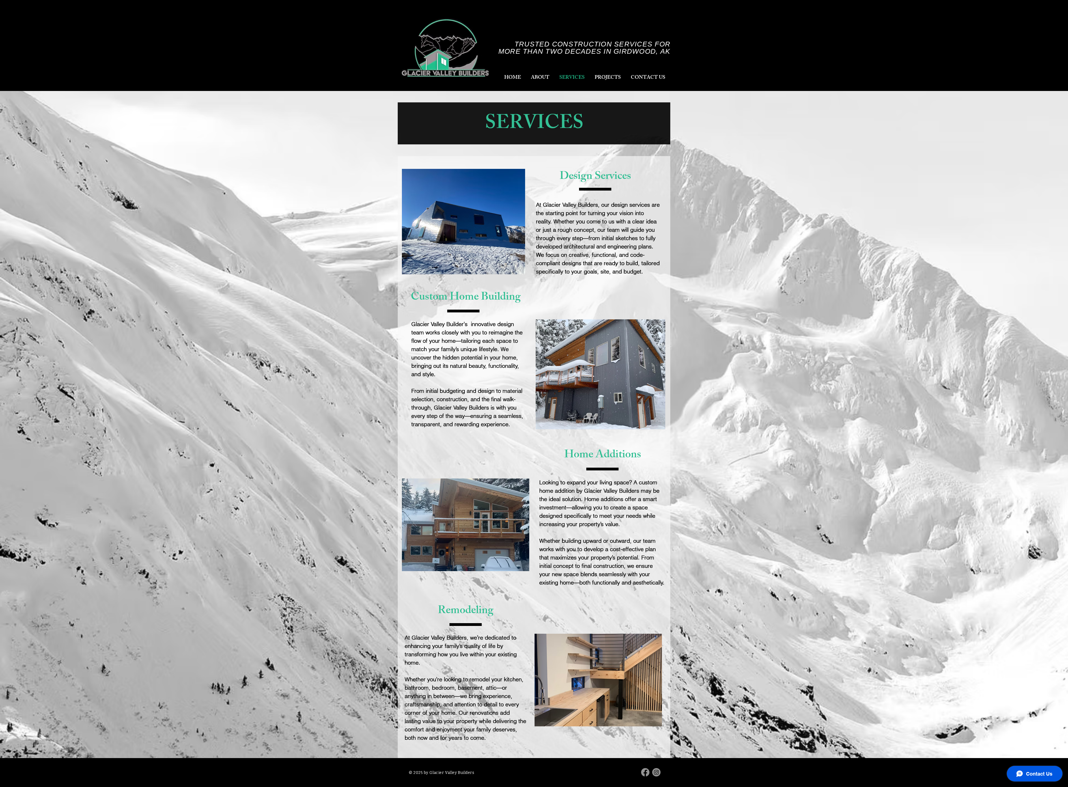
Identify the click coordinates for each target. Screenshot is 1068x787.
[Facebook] (645, 772)
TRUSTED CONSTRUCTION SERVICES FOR (592, 44)
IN (609, 51)
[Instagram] (656, 772)
